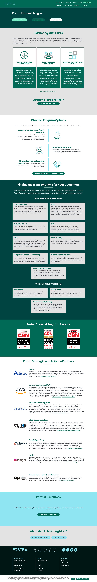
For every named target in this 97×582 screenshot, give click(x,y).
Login (62, 2)
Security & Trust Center (42, 560)
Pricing (87, 2)
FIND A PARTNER (55, 20)
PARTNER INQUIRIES (19, 20)
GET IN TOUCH (64, 558)
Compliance (17, 567)
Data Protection (17, 563)
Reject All (78, 578)
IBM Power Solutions (18, 570)
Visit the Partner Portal (48, 104)
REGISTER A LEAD (38, 20)
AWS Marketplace (56, 397)
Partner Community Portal (48, 515)
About (86, 5)
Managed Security (18, 565)
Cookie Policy (33, 577)
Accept (73, 578)
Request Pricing (64, 562)
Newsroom (40, 562)
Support (74, 2)
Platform (59, 5)
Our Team (40, 567)
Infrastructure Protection (19, 560)
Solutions (68, 5)
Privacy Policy (28, 577)
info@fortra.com (64, 563)
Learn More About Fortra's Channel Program (48, 173)
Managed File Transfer (19, 568)
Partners (80, 2)
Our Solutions (40, 570)
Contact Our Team (59, 537)
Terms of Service (42, 577)
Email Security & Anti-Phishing (20, 562)
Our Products (40, 568)
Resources (77, 5)
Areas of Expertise (18, 558)
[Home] (10, 3)
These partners (21, 163)
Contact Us (68, 2)
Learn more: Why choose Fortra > (48, 91)
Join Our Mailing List (65, 565)
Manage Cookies (85, 578)
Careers (39, 565)
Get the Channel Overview (40, 537)
